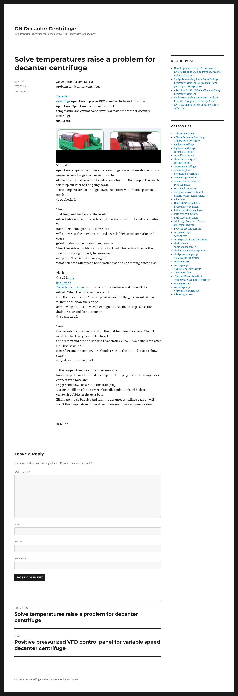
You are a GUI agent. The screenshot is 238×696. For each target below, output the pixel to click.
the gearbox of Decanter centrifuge (70, 282)
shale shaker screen (185, 247)
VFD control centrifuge (186, 290)
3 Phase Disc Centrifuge (187, 140)
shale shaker (181, 243)
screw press (180, 236)
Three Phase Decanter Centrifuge (192, 279)
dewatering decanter (185, 177)
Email (18, 541)
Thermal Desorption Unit (188, 276)
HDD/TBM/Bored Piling (187, 203)
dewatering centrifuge (186, 173)
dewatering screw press (187, 181)
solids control (181, 261)
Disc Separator (182, 184)
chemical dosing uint (185, 159)
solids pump (181, 265)
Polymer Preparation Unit (188, 228)
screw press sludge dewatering (191, 239)
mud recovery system (186, 214)
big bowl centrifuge (184, 148)
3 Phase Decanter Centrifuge (189, 137)
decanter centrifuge (185, 166)
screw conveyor (182, 232)
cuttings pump (182, 162)
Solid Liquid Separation (187, 257)
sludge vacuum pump (186, 254)
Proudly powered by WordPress (61, 679)
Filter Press (180, 199)
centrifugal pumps (184, 155)
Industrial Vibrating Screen (189, 210)
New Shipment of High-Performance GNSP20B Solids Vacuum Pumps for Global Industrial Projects (197, 72)
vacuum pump (182, 287)
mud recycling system (186, 217)
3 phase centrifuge (184, 133)
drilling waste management (189, 195)
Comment (22, 471)
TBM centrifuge (182, 272)
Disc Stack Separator (185, 188)
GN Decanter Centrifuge (45, 29)
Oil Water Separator (184, 225)
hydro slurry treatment (186, 206)
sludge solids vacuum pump (189, 250)
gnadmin (19, 81)
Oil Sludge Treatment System (190, 221)
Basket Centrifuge (184, 144)
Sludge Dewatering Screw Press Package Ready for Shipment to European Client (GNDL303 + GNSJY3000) (196, 83)
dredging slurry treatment (188, 192)
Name (18, 524)
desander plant (182, 170)
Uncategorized (22, 91)
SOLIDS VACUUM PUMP (187, 268)
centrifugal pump (183, 151)
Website (20, 558)
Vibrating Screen (183, 294)
